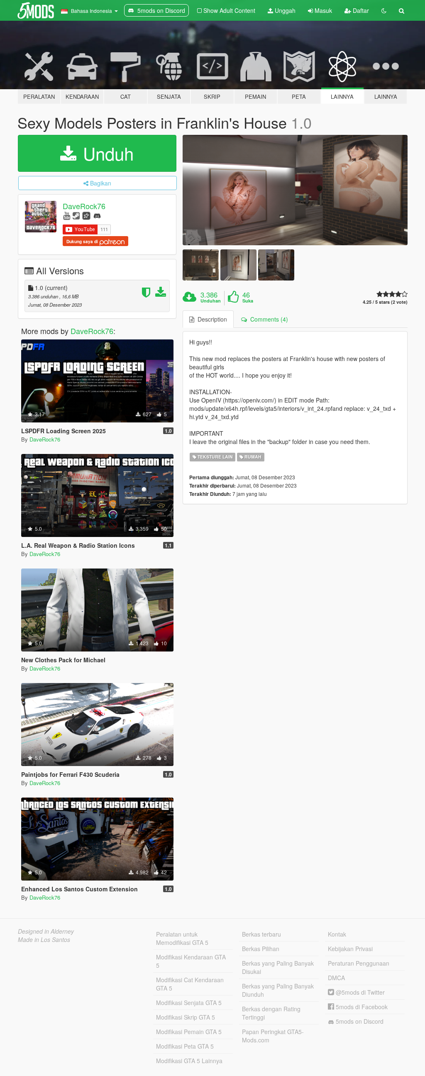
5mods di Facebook (361, 1007)
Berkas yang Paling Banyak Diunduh (278, 990)
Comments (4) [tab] (267, 319)
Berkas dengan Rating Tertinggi (271, 1013)
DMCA (336, 978)
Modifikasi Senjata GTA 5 (189, 1002)
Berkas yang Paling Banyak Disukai (278, 967)
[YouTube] (67, 215)
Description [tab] (210, 319)
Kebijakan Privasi (350, 948)
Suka (247, 300)
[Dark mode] (384, 10)
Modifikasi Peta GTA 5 (185, 1046)
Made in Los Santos (44, 939)
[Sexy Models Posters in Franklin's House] (295, 190)
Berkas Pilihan (260, 948)
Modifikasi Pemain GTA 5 (189, 1031)
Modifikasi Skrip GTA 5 (185, 1017)
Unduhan (210, 300)
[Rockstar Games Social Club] (86, 215)
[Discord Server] (97, 215)
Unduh (106, 153)
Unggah (284, 10)
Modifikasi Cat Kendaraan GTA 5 (190, 984)
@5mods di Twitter (359, 992)
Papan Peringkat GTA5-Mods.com (273, 1035)
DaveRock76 (84, 205)
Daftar (360, 10)
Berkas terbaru (261, 934)
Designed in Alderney (46, 931)
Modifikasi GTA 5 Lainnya (189, 1060)
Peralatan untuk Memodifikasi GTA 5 (182, 938)
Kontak (337, 934)
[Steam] (76, 215)
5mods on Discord (358, 1021)
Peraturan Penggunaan (358, 963)
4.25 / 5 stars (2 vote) (385, 302)
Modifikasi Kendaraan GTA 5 (191, 961)
